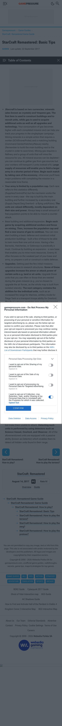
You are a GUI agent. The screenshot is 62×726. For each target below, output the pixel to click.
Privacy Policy (47, 418)
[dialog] (31, 363)
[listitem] (31, 358)
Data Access (30, 418)
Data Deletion (15, 418)
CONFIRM (18, 408)
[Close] (56, 308)
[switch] (51, 365)
